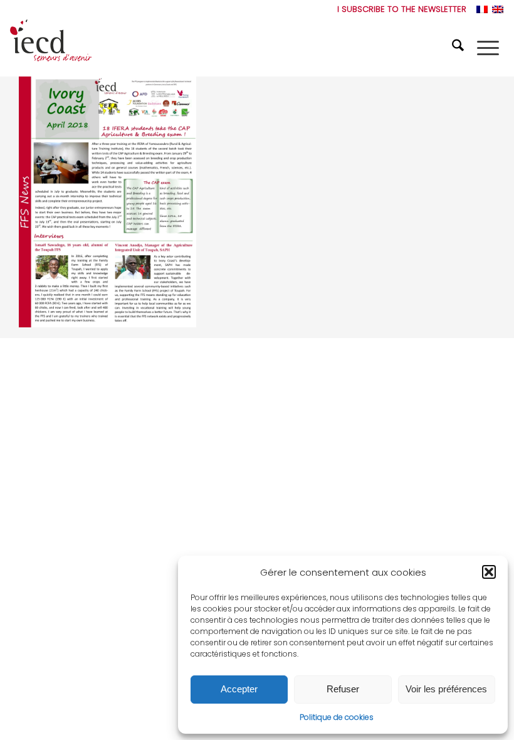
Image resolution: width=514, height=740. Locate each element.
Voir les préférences (446, 689)
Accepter (239, 689)
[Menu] (488, 47)
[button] (489, 572)
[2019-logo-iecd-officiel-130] (51, 47)
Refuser (343, 689)
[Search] (459, 47)
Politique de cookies (337, 717)
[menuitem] (398, 9)
